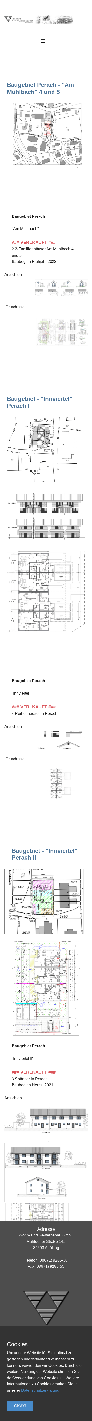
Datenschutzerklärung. (40, 1390)
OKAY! (20, 1406)
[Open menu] (46, 41)
